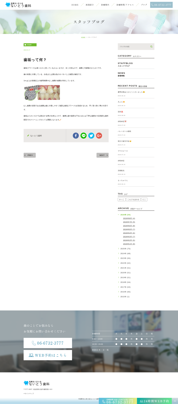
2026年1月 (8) (129, 244)
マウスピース (123, 151)
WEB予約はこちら (51, 355)
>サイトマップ (29, 393)
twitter (91, 136)
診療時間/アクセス (125, 4)
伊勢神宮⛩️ (122, 121)
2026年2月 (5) (129, 240)
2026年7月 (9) (129, 222)
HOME (74, 4)
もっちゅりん (123, 180)
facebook (76, 136)
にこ (144, 199)
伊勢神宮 (121, 161)
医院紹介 (90, 4)
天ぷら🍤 (121, 102)
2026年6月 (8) (129, 226)
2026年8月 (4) (129, 218)
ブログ (144, 4)
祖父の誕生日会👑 (125, 141)
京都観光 (121, 170)
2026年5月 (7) (129, 229)
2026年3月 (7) (129, 237)
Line (84, 136)
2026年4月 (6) (129, 233)
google (99, 136)
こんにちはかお (133, 199)
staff (29, 45)
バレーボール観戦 (124, 131)
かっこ (121, 199)
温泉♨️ (120, 112)
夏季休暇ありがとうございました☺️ (131, 92)
